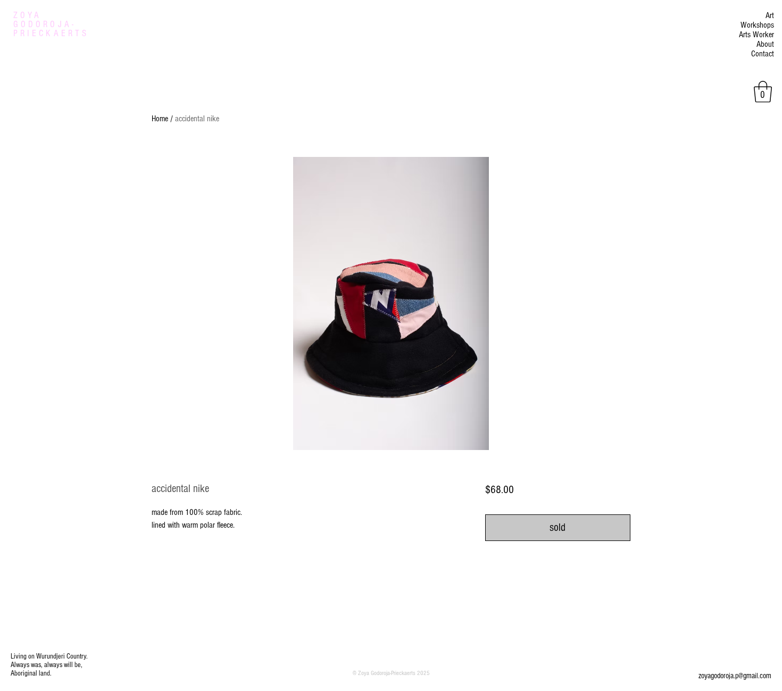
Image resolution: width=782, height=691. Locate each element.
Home (160, 118)
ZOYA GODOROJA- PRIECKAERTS (51, 24)
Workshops (757, 25)
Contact (762, 54)
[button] (763, 91)
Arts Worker (756, 34)
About (765, 44)
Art (770, 15)
